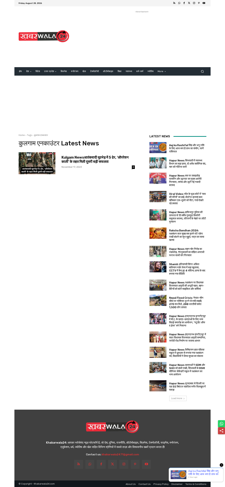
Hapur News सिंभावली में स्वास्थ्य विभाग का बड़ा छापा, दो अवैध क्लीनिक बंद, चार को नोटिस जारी (187, 163)
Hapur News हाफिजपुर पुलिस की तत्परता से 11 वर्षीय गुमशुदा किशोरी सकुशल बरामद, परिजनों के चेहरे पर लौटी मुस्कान (187, 217)
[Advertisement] (142, 38)
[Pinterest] (199, 3)
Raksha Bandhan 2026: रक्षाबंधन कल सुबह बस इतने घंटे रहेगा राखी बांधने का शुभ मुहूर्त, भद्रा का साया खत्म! (186, 235)
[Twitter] (189, 3)
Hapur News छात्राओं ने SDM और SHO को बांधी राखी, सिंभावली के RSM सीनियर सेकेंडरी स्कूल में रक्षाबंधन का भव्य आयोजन (187, 369)
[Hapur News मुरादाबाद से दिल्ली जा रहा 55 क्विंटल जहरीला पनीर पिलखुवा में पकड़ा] (157, 385)
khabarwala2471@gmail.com (120, 454)
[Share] (221, 430)
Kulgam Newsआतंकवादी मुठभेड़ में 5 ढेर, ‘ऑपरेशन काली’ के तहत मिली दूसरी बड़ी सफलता (95, 159)
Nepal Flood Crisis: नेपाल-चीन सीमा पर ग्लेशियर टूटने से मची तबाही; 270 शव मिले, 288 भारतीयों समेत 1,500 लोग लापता (186, 302)
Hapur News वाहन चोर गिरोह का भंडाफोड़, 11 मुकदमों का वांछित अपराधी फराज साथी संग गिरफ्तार (186, 252)
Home (22, 135)
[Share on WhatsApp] (221, 423)
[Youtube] (203, 3)
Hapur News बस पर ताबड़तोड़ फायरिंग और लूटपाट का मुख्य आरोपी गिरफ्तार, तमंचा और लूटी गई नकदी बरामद (185, 180)
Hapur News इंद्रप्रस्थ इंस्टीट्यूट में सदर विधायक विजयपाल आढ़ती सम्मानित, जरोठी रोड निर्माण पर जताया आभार (187, 337)
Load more (176, 398)
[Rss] (174, 3)
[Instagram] (194, 3)
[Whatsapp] (179, 3)
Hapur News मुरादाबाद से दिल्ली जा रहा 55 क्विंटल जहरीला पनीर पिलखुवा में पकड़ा (187, 386)
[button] (202, 71)
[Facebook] (184, 3)
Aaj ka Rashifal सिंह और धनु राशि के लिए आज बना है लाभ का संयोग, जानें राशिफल (186, 148)
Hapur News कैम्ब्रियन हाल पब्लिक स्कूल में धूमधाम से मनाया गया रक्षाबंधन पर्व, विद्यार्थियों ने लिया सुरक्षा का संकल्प (186, 353)
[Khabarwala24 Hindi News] (44, 36)
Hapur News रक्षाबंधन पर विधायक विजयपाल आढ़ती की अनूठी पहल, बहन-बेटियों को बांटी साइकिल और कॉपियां (186, 285)
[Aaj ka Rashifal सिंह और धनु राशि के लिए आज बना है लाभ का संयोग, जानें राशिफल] (157, 147)
